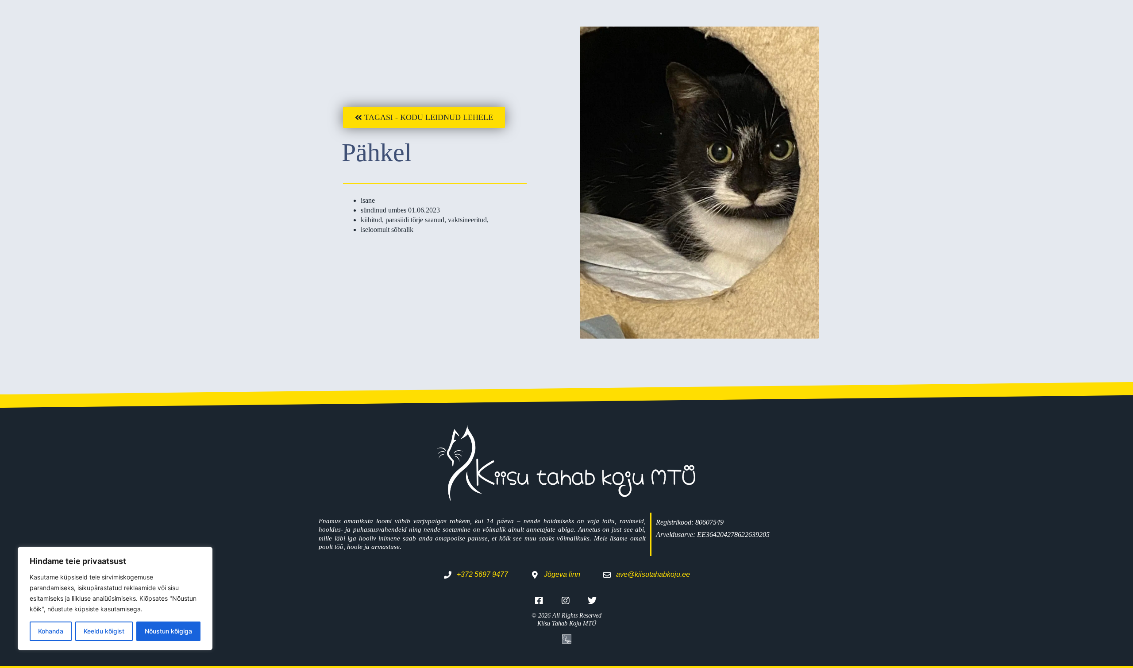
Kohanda (50, 631)
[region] (115, 598)
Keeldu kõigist (104, 631)
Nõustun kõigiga (168, 631)
